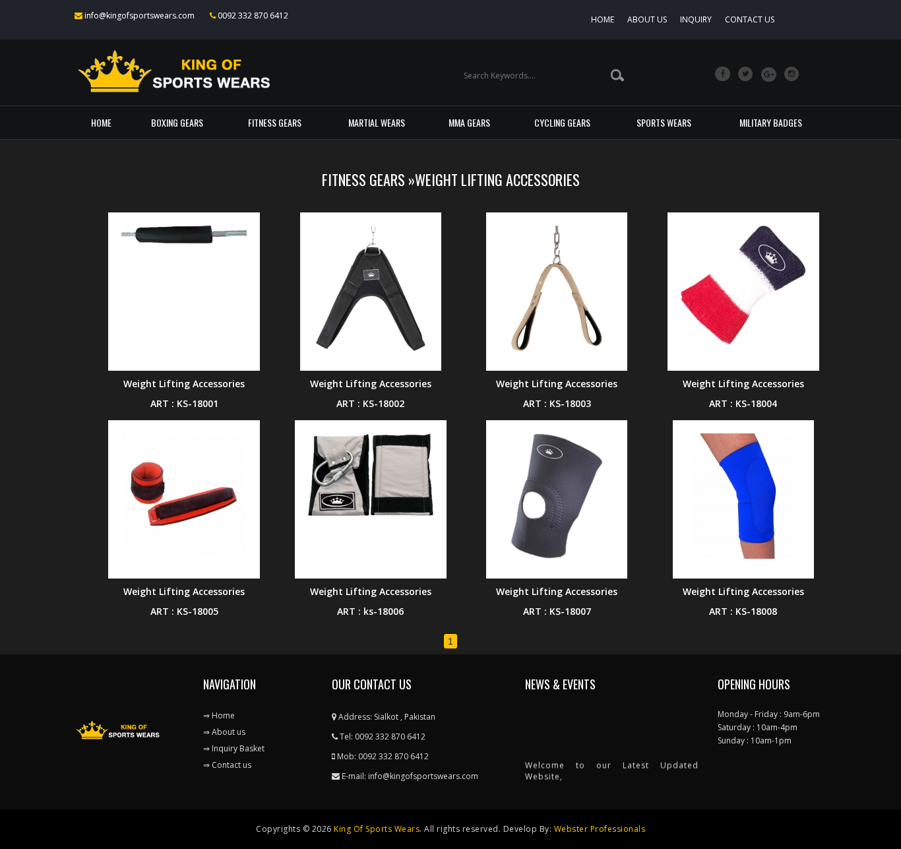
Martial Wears (376, 122)
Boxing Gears (177, 122)
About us (647, 19)
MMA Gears (469, 122)
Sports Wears (664, 122)
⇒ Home (219, 715)
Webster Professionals (600, 828)
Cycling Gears (562, 122)
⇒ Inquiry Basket (233, 748)
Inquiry (696, 19)
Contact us (749, 19)
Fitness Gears (274, 122)
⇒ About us (224, 732)
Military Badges (770, 122)
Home (602, 19)
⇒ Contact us (227, 764)
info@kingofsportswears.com (138, 15)
